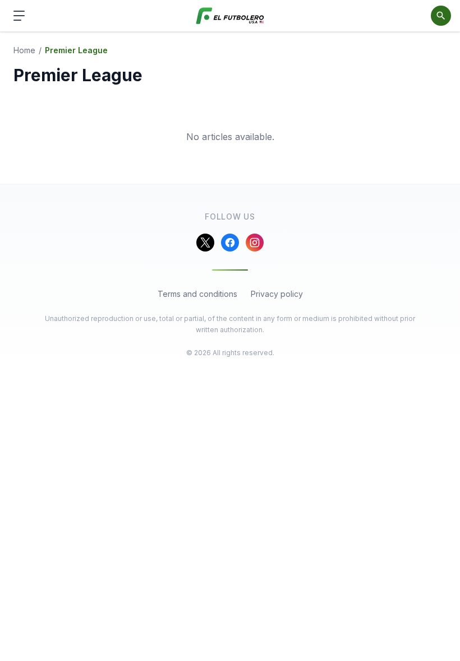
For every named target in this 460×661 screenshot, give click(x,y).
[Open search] (441, 16)
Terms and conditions (197, 294)
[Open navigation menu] (19, 16)
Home (24, 50)
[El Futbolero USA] (230, 16)
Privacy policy (277, 294)
